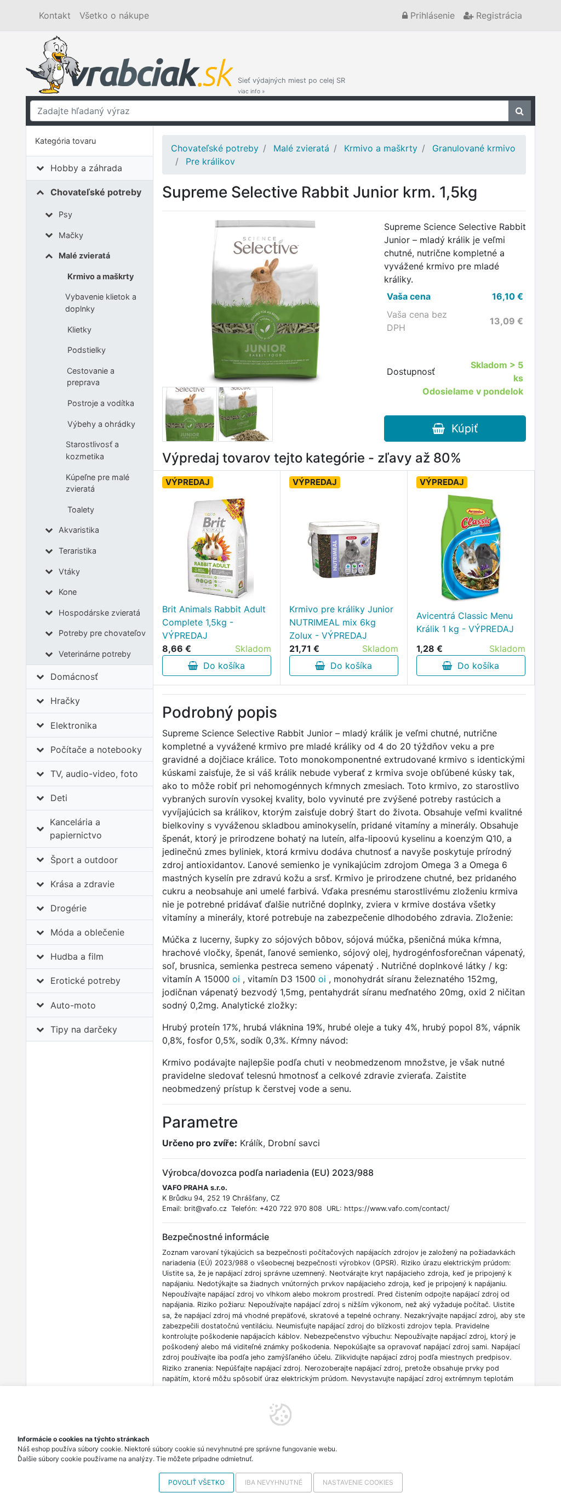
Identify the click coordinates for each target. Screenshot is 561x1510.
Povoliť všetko (196, 1482)
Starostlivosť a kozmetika (92, 450)
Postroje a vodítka (100, 403)
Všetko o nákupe (114, 15)
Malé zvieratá (84, 255)
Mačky (71, 235)
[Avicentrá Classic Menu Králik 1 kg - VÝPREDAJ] (470, 547)
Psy (65, 214)
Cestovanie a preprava (91, 376)
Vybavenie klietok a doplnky (100, 302)
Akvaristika (79, 529)
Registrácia (497, 15)
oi (236, 978)
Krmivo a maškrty (100, 276)
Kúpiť (461, 428)
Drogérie (68, 908)
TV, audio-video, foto (94, 773)
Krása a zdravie (82, 883)
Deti (58, 797)
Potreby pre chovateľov (102, 633)
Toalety (80, 509)
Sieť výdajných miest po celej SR (291, 85)
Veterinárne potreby (95, 653)
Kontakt (55, 15)
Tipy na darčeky (83, 1029)
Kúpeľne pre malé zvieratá (97, 483)
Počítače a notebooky (96, 749)
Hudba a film (77, 956)
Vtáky (69, 571)
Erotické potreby (85, 980)
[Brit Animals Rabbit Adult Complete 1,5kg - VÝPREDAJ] (216, 547)
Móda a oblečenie (87, 932)
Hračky (65, 700)
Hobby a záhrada (86, 167)
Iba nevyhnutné (273, 1482)
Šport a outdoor (84, 859)
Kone (68, 591)
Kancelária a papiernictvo (76, 828)
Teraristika (77, 550)
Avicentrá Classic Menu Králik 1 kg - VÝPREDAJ (465, 622)
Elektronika (73, 725)
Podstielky (86, 349)
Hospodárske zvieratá (99, 612)
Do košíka (221, 665)
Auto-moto (73, 1005)
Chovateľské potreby (95, 192)
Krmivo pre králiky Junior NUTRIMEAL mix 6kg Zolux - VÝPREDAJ (341, 622)
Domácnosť (74, 676)
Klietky (79, 329)
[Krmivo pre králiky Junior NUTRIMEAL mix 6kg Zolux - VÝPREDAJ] (343, 547)
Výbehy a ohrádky (101, 424)
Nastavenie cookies (358, 1482)
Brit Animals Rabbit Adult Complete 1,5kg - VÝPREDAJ (214, 622)
